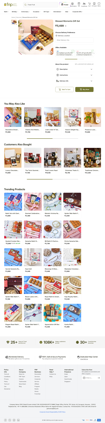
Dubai (66, 374)
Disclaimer (7, 389)
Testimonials (22, 381)
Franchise (37, 394)
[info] (66, 26)
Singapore (67, 381)
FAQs (50, 376)
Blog (20, 386)
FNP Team (22, 376)
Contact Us (52, 374)
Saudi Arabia (68, 379)
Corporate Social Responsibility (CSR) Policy (52, 412)
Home (13, 17)
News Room (22, 384)
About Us (21, 374)
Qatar (66, 376)
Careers (21, 379)
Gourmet (19, 17)
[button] (6, 12)
